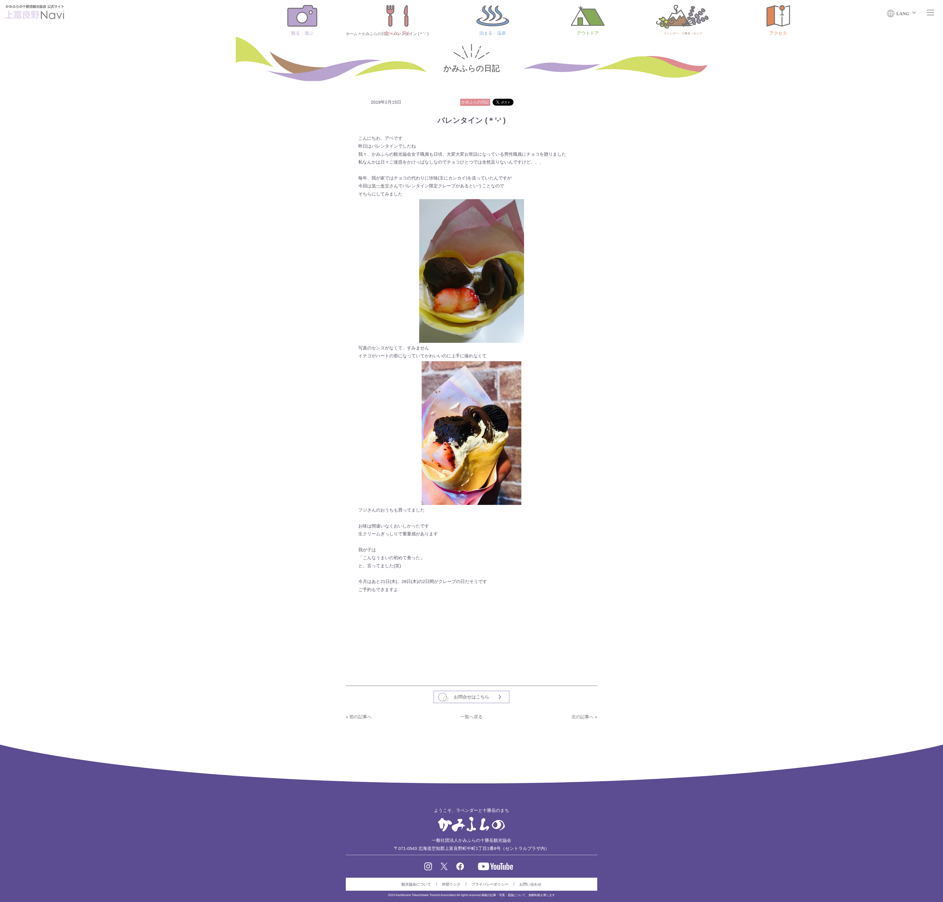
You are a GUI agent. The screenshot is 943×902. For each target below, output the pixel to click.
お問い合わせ (530, 884)
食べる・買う (397, 33)
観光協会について (416, 884)
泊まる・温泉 (492, 33)
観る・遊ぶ (302, 33)
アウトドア (588, 33)
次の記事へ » (584, 716)
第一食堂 (380, 185)
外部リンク (451, 884)
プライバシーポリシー (490, 884)
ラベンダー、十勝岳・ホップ (683, 33)
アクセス (778, 33)
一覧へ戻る (471, 716)
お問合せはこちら (471, 696)
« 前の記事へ (359, 716)
